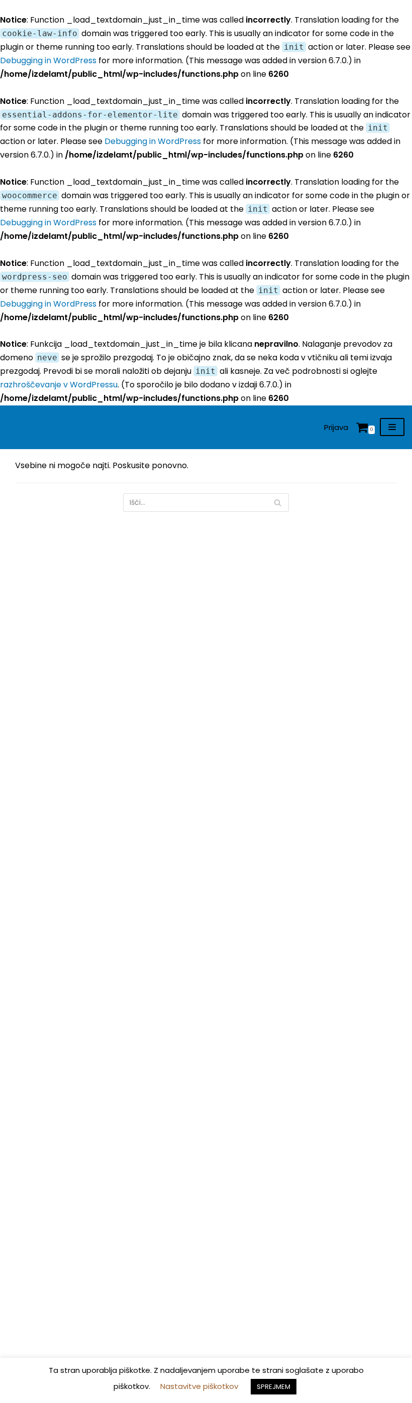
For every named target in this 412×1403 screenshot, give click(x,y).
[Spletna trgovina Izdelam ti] (23, 427)
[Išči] (277, 502)
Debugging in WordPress (48, 60)
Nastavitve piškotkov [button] (199, 1386)
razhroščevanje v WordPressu (59, 384)
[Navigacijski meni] (392, 427)
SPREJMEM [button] (273, 1386)
